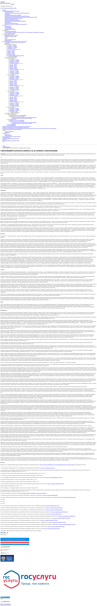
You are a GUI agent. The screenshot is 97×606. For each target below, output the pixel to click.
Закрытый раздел (8, 40)
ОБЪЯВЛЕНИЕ (8, 26)
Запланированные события (10, 29)
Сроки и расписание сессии (10, 39)
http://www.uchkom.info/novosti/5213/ (48, 468)
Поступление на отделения (10, 33)
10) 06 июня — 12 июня (14, 70)
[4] (93, 196)
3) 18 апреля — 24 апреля (12, 47)
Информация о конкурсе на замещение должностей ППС (16, 24)
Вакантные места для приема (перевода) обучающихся (15, 21)
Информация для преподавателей (11, 35)
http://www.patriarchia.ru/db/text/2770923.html (61, 518)
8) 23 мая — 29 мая (10, 53)
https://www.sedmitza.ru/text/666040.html (50, 495)
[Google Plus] (7, 532)
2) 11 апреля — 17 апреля (12, 46)
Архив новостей (8, 27)
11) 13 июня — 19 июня (14, 71)
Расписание (7, 43)
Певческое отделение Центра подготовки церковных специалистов (16, 127)
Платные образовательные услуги (11, 19)
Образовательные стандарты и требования (13, 15)
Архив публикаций (8, 28)
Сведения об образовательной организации (11, 11)
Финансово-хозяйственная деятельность (12, 20)
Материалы (7, 132)
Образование (7, 14)
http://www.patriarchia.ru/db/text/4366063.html (54, 509)
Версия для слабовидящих (5, 3)
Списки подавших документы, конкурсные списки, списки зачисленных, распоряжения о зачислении (24, 32)
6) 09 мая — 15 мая (10, 51)
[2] (45, 184)
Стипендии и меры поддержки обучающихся (13, 18)
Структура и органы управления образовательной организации (17, 13)
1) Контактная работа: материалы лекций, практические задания (24, 117)
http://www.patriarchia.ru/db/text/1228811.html (54, 477)
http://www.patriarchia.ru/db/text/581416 (54, 514)
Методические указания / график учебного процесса (15, 42)
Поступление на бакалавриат (10, 31)
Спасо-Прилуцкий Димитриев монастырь (11, 138)
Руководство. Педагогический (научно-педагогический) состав (17, 16)
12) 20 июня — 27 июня (14, 72)
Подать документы (7, 8)
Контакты (4, 139)
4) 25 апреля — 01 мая (13, 62)
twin (3, 141)
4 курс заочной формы (11, 125)
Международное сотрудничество (11, 23)
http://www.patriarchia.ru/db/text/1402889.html (54, 507)
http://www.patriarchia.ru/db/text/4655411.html (51, 505)
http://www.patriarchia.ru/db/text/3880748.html (59, 511)
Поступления (7, 134)
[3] (44, 188)
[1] (59, 169)
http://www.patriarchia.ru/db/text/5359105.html (49, 520)
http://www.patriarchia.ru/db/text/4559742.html (55, 483)
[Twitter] (2, 532)
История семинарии (6, 137)
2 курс (6, 38)
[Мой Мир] (4, 532)
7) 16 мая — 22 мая (10, 52)
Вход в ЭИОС (14, 8)
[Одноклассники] (3, 532)
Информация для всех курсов (10, 36)
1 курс (6, 37)
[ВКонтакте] (1, 532)
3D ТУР (1, 8)
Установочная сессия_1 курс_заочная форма (17, 115)
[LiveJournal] (6, 532)
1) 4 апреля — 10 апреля (11, 45)
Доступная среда (8, 22)
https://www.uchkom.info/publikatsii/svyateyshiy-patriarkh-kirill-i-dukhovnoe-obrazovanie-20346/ (57, 464)
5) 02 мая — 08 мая (10, 50)
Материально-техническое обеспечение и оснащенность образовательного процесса (21, 17)
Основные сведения (9, 12)
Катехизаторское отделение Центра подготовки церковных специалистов (17, 126)
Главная (4, 10)
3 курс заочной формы (11, 124)
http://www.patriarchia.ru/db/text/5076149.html (57, 522)
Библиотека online (8, 135)
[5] (41, 200)
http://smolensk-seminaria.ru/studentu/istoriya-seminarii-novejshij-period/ (34, 493)
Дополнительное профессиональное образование (12, 129)
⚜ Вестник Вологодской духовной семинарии (11, 136)
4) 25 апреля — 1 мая (11, 48)
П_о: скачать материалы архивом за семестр (15, 55)
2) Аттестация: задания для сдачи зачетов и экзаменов (22, 118)
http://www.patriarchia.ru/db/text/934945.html (67, 497)
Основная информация (9, 131)
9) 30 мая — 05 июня (11, 54)
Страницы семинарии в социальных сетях (11, 140)
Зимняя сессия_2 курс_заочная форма (16, 120)
